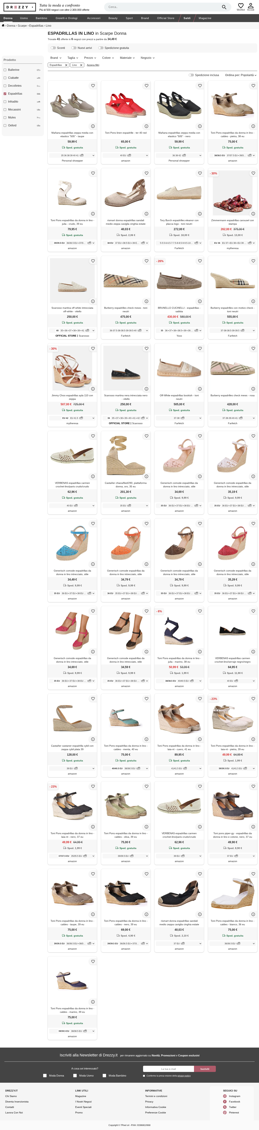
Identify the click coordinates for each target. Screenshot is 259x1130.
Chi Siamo (11, 1096)
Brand (145, 18)
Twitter (232, 1107)
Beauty (113, 18)
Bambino (41, 18)
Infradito (13, 101)
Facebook (234, 1101)
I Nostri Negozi (83, 1101)
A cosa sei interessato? (84, 1068)
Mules (12, 117)
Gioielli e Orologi (67, 18)
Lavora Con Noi (14, 1112)
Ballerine (13, 69)
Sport (129, 18)
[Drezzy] (21, 7)
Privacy (149, 1101)
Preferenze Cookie (155, 1112)
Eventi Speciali (83, 1107)
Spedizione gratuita (117, 47)
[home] (3, 25)
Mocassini (14, 109)
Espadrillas (15, 93)
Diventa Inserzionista (17, 1101)
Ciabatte (13, 77)
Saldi (187, 18)
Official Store (165, 18)
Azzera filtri (93, 65)
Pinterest (234, 1112)
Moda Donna (56, 1075)
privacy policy (184, 1076)
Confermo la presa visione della (169, 1076)
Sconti (61, 47)
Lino (74, 65)
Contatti (9, 1107)
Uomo (24, 18)
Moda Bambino (117, 1075)
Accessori (93, 18)
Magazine (205, 18)
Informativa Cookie (155, 1107)
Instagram (234, 1096)
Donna (8, 18)
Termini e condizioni (156, 1096)
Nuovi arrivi (85, 47)
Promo (79, 1112)
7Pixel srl (125, 1125)
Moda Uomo (86, 1075)
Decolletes (14, 85)
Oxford (12, 125)
